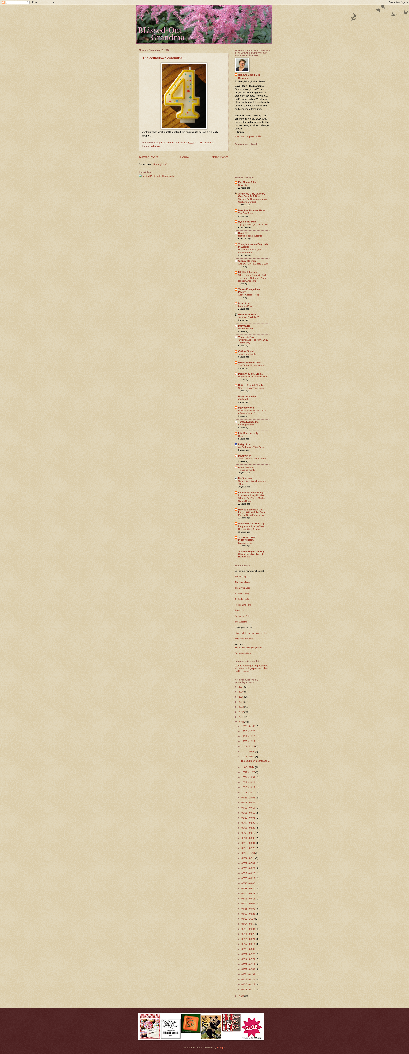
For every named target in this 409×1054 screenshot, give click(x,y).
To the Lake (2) (242, 599)
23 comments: (207, 142)
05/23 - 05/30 (248, 888)
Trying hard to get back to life (253, 224)
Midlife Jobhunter (248, 272)
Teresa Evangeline (248, 422)
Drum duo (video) (243, 653)
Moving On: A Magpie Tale (251, 515)
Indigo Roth (244, 444)
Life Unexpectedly (248, 433)
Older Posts (219, 157)
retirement (155, 146)
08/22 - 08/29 (248, 823)
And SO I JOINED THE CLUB (253, 263)
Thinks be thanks (246, 470)
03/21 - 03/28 (248, 934)
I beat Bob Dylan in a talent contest (251, 633)
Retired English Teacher (251, 385)
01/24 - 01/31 (248, 974)
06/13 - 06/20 (248, 873)
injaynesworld (246, 407)
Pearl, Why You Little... (250, 374)
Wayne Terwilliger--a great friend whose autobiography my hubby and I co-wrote (251, 668)
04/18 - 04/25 (248, 914)
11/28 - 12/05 (248, 746)
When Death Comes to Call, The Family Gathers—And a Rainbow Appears (252, 278)
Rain (240, 436)
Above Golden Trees (248, 294)
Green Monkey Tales (249, 362)
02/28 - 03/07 (248, 949)
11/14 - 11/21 (248, 756)
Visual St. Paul (246, 337)
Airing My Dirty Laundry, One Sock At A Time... (252, 195)
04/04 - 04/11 (248, 924)
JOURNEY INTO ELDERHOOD (247, 538)
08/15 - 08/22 (248, 828)
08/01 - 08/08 (248, 838)
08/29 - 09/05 (248, 818)
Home (184, 157)
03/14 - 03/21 (248, 939)
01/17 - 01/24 (248, 979)
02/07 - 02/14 (248, 964)
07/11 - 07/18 (248, 853)
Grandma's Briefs (248, 314)
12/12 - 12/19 (248, 736)
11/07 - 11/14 (248, 767)
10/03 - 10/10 (248, 792)
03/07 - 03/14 (248, 944)
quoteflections (246, 467)
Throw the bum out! (244, 639)
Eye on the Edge (247, 221)
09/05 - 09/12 (248, 813)
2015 (241, 697)
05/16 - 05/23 (248, 893)
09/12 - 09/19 (248, 807)
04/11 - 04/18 (248, 919)
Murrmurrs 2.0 (245, 328)
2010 (241, 722)
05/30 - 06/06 (248, 883)
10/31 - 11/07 (248, 772)
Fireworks (239, 610)
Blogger (221, 1047)
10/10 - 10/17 (248, 787)
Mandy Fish (244, 456)
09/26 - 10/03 (248, 797)
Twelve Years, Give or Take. (252, 458)
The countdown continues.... (164, 57)
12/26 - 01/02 (248, 726)
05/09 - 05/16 (248, 898)
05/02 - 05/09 (248, 903)
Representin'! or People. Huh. (253, 376)
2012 (241, 712)
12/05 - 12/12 (248, 741)
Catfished (243, 399)
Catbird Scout (246, 351)
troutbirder (244, 303)
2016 (241, 691)
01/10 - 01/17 (248, 984)
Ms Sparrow (245, 478)
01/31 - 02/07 (248, 969)
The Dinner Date (242, 588)
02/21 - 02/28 (248, 954)
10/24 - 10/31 (248, 777)
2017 (241, 686)
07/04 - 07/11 (248, 858)
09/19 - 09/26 (248, 802)
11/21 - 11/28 (248, 751)
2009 (241, 996)
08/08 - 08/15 (248, 833)
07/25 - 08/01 (248, 843)
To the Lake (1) (242, 593)
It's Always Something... (251, 492)
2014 (241, 702)
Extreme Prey (245, 306)
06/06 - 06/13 (248, 878)
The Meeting (240, 576)
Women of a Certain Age (251, 523)
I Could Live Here (243, 605)
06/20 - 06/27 (248, 868)
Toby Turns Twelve (247, 354)
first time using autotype (250, 235)
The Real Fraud (246, 213)
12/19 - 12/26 (248, 731)
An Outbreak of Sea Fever (251, 447)
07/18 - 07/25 (248, 848)
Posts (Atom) (160, 164)
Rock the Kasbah (247, 396)
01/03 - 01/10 (248, 989)
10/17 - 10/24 (248, 782)
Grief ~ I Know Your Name (251, 388)
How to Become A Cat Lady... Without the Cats (251, 510)
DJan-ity (242, 233)
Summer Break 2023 (248, 317)
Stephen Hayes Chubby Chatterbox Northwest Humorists (251, 554)
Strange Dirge (245, 543)
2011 (241, 717)
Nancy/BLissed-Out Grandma (249, 76)
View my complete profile (248, 136)
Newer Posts (148, 157)
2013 (241, 707)
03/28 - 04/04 (248, 929)
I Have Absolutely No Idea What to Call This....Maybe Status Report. (251, 498)
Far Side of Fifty (247, 182)
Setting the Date (242, 616)
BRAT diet (243, 185)
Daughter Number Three (251, 210)
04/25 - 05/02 (248, 908)
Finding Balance (246, 424)
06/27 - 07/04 (248, 863)
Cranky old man (247, 261)
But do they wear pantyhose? (248, 647)
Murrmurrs (244, 326)
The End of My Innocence (251, 365)
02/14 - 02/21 (248, 959)
